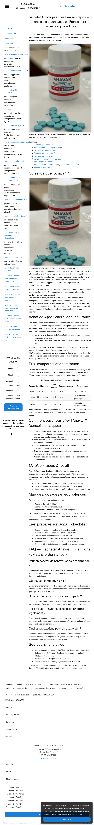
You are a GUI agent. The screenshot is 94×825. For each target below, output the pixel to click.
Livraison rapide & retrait (43, 156)
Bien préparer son (43, 161)
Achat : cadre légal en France (48, 147)
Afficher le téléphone (49, 758)
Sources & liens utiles (42, 167)
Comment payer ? (44, 153)
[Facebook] (13, 435)
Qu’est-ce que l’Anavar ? (43, 144)
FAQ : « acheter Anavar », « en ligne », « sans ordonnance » (57, 164)
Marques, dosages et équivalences (47, 159)
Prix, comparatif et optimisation (46, 150)
